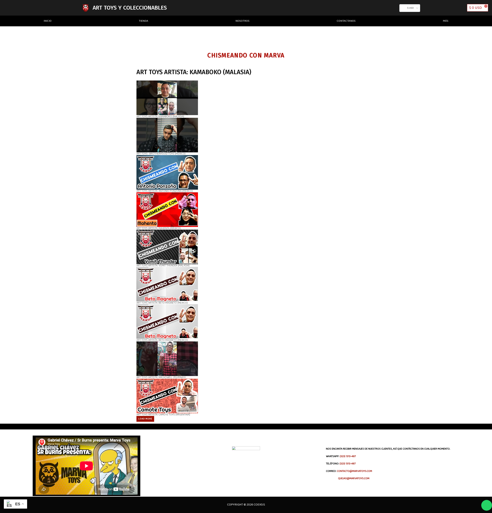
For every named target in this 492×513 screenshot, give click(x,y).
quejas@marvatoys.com (347, 478)
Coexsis (259, 504)
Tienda (143, 21)
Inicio (48, 21)
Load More (145, 419)
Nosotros (242, 21)
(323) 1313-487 (348, 456)
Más (445, 21)
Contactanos (346, 21)
